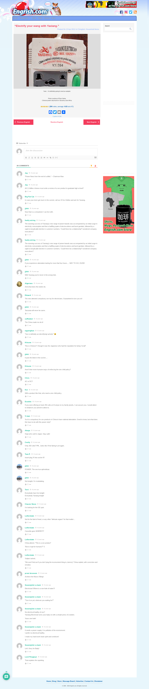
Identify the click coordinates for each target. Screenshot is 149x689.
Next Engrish (92, 122)
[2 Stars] (43, 106)
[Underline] (32, 157)
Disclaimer (98, 681)
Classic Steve (30, 504)
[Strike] (35, 157)
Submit (47, 18)
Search (107, 26)
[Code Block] (47, 157)
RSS (135, 12)
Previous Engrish (23, 122)
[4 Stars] (46, 106)
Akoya (27, 430)
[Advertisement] (118, 68)
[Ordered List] (38, 157)
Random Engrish (57, 122)
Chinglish (81, 29)
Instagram (126, 12)
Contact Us (89, 681)
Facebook (121, 12)
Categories (24, 18)
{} (53, 157)
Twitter (130, 12)
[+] (56, 157)
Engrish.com (34, 9)
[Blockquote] (44, 157)
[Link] (50, 157)
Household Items (92, 29)
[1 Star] (41, 106)
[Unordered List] (41, 157)
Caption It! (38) (57, 116)
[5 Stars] (48, 106)
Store (40, 18)
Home (15, 18)
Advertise (79, 681)
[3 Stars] (44, 106)
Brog (34, 18)
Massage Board (69, 681)
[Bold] (26, 157)
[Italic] (29, 157)
